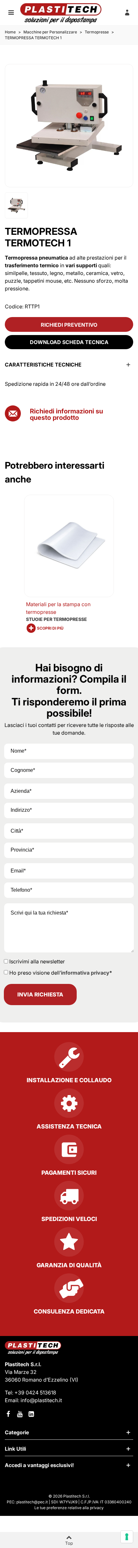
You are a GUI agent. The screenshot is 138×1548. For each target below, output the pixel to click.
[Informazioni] (127, 12)
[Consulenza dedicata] (69, 1290)
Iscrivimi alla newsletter (37, 961)
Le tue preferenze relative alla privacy (69, 1507)
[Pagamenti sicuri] (69, 1152)
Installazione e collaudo (69, 1080)
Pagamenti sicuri (69, 1172)
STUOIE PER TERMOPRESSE (56, 619)
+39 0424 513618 (35, 1392)
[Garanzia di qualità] (69, 1244)
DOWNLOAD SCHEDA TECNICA (69, 342)
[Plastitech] (61, 13)
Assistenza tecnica (69, 1126)
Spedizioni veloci (69, 1219)
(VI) (74, 1379)
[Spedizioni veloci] (69, 1198)
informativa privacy (85, 972)
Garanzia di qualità (69, 1265)
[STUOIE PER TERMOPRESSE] (69, 546)
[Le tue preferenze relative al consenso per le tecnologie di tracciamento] (127, 1537)
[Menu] (11, 12)
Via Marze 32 (21, 1372)
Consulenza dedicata (69, 1311)
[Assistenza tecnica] (69, 1105)
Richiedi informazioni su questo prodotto (66, 414)
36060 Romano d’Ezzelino (37, 1379)
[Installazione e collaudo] (69, 1059)
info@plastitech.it (41, 1400)
